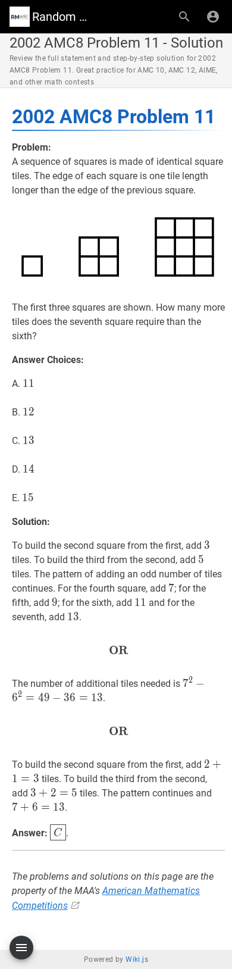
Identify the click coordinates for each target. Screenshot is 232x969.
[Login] (213, 16)
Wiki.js (137, 959)
